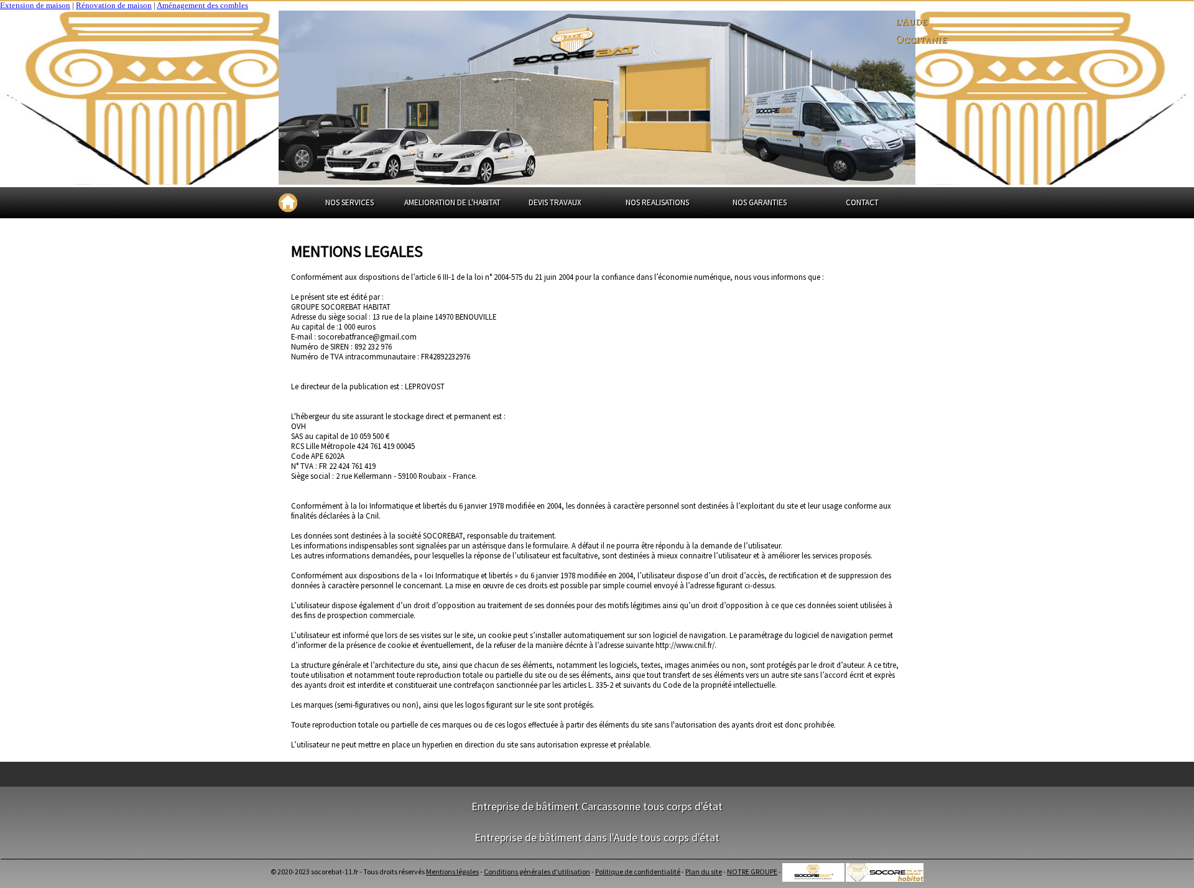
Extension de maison (35, 5)
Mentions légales (452, 871)
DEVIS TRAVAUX (555, 202)
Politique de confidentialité (637, 871)
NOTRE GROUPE (752, 871)
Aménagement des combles (202, 5)
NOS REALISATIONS (657, 202)
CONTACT (862, 202)
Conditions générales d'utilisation (537, 871)
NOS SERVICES (349, 202)
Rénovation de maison (114, 5)
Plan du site (703, 871)
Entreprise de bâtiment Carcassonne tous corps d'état (597, 806)
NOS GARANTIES (760, 202)
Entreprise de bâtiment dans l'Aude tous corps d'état (597, 837)
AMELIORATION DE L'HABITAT (452, 202)
